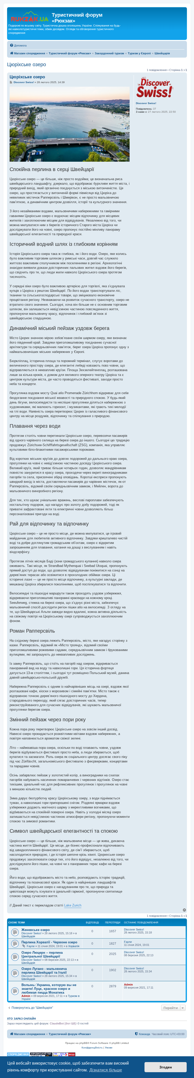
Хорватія (73, 946)
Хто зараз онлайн (21, 1018)
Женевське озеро (35, 930)
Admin (25, 995)
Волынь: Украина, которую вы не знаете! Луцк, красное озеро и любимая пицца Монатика (48, 988)
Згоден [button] (165, 1067)
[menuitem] (18, 45)
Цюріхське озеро (26, 64)
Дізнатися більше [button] (105, 1070)
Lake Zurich (72, 905)
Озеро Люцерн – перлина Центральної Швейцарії (42, 954)
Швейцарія (28, 936)
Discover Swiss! (146, 103)
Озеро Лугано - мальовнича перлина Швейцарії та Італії (44, 970)
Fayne (31, 946)
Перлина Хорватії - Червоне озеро (49, 942)
